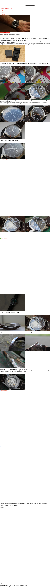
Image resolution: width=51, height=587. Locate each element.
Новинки (3, 9)
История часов (4, 13)
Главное (5, 32)
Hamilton (11, 35)
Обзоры (3, 10)
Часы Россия (3, 14)
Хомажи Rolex (3, 11)
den (6, 35)
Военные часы (2, 32)
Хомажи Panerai (4, 12)
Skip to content (2, 0)
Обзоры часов (8, 32)
